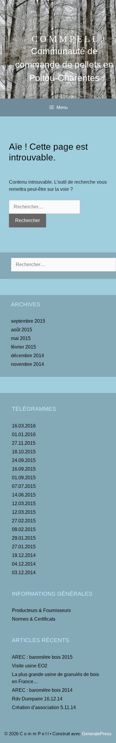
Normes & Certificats (33, 619)
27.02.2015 (24, 520)
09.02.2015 (24, 529)
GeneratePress (97, 733)
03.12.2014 (24, 572)
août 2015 (21, 329)
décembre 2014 (27, 355)
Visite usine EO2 (29, 665)
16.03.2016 (24, 425)
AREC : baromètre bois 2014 (42, 690)
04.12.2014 (24, 563)
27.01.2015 (24, 546)
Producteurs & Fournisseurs (41, 610)
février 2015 (23, 346)
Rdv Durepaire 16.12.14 (37, 698)
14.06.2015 (24, 494)
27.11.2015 (23, 443)
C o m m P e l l (64, 39)
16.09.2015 (24, 469)
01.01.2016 (24, 434)
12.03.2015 (24, 503)
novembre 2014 (27, 364)
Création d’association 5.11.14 (44, 707)
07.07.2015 (24, 486)
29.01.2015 (24, 538)
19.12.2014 (24, 555)
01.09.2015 (24, 477)
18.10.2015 (24, 451)
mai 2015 (21, 338)
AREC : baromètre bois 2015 (42, 657)
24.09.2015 (24, 460)
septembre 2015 (28, 321)
